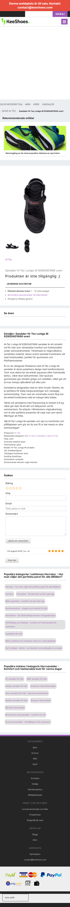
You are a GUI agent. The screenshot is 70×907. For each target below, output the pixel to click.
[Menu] (64, 21)
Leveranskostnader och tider (35, 809)
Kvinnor (35, 753)
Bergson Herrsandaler (41, 700)
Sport (35, 764)
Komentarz (12, 513)
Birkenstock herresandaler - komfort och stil (25, 715)
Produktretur (35, 814)
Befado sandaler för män (17, 700)
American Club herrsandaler (43, 686)
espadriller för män (14, 633)
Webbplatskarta (35, 795)
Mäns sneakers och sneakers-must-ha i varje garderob (30, 641)
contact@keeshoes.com (35, 7)
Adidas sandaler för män (16, 686)
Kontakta (35, 778)
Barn (35, 747)
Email (9, 503)
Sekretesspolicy (35, 789)
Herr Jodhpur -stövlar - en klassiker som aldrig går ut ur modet (34, 648)
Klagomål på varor (35, 820)
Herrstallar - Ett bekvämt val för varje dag (35, 594)
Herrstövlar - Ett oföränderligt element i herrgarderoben (30, 615)
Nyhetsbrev (35, 854)
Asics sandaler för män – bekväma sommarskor (27, 693)
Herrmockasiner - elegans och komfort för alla (26, 608)
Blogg (35, 834)
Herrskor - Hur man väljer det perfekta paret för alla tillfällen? (33, 587)
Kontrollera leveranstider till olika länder (28, 295)
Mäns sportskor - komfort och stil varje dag (25, 601)
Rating (9, 483)
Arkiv (35, 840)
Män (35, 758)
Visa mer (12, 560)
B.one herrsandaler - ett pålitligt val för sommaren (28, 722)
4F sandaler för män (15, 679)
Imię (8, 493)
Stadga (35, 784)
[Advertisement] (35, 63)
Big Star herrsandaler (15, 707)
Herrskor (9, 594)
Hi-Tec (8, 259)
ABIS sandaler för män (37, 679)
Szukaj (60, 14)
